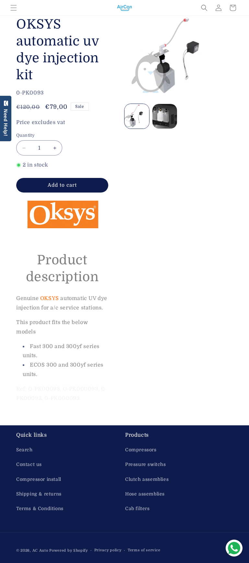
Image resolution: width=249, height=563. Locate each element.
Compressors (141, 449)
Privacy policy (108, 550)
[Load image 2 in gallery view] (164, 116)
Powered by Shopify (68, 550)
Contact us (29, 464)
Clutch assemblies (147, 479)
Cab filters (137, 508)
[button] (13, 8)
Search (24, 449)
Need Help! (5, 121)
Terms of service (144, 550)
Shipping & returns (39, 493)
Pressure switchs (145, 464)
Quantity (25, 135)
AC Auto (40, 550)
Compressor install (38, 479)
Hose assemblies (145, 493)
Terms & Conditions (40, 508)
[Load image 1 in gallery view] (136, 116)
